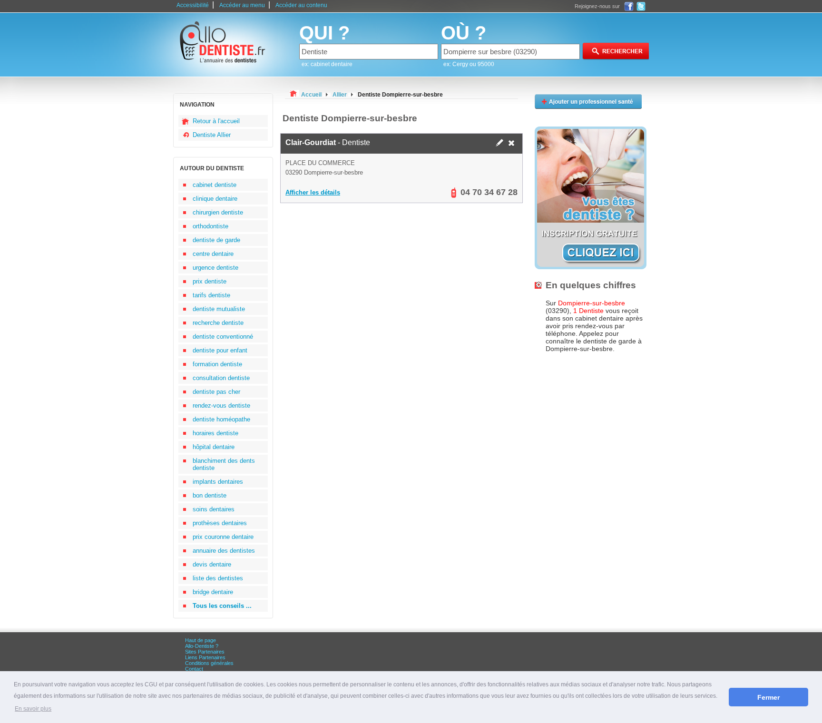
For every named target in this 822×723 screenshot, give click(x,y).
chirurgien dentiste (218, 212)
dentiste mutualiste (219, 309)
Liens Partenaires (205, 657)
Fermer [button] (768, 697)
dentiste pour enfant (220, 350)
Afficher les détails (312, 192)
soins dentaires (214, 509)
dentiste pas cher (216, 391)
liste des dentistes (218, 578)
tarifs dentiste (211, 295)
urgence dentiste (215, 267)
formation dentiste (217, 364)
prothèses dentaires (220, 523)
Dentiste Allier (212, 134)
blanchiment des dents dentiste (224, 464)
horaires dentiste (215, 433)
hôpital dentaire (214, 446)
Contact (194, 669)
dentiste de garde (216, 240)
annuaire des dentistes (224, 550)
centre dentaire (213, 253)
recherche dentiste (218, 322)
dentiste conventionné (223, 336)
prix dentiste (209, 281)
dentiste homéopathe (221, 419)
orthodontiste (210, 226)
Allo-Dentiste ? (201, 646)
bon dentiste (209, 495)
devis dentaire (212, 564)
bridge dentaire (213, 592)
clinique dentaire (215, 198)
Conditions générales (209, 663)
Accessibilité (192, 5)
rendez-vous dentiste (221, 405)
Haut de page (200, 640)
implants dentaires (218, 481)
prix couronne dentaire (223, 536)
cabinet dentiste (214, 184)
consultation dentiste (221, 377)
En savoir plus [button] (33, 708)
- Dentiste (327, 142)
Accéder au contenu (301, 5)
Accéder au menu (242, 5)
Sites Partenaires (205, 652)
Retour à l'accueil (216, 121)
